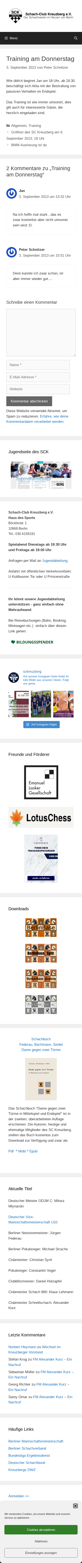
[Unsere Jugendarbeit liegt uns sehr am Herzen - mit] (63, 704)
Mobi (22, 1151)
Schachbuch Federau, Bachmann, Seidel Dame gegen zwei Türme (41, 1044)
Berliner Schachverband (27, 1448)
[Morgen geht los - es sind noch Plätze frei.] (18, 704)
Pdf (11, 1151)
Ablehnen (41, 1541)
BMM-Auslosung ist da (29, 145)
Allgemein (18, 126)
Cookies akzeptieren (41, 1529)
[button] (75, 1506)
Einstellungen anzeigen (41, 1553)
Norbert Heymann (22, 1347)
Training (35, 126)
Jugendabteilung (54, 561)
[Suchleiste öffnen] (76, 38)
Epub (33, 1151)
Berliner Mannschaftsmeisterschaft (35, 1441)
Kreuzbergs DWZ (22, 1470)
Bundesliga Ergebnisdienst (29, 1456)
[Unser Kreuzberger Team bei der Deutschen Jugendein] (41, 704)
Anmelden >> (18, 1496)
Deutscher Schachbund (26, 1463)
